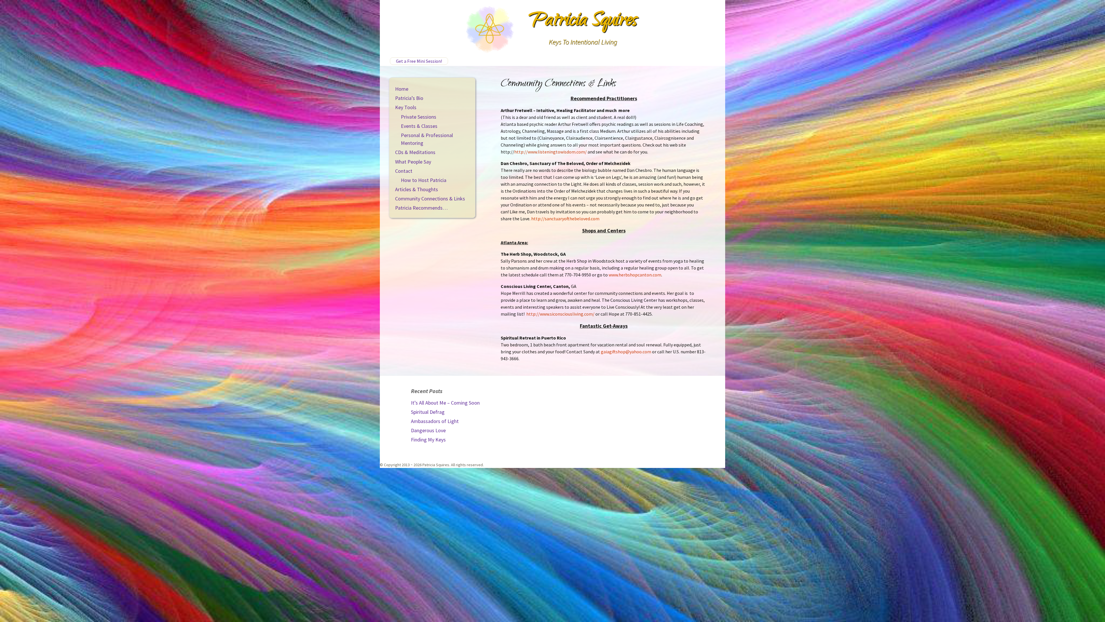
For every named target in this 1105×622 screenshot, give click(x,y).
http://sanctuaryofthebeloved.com (565, 218)
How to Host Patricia (423, 180)
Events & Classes (419, 126)
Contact (403, 171)
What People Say (413, 161)
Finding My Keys (428, 439)
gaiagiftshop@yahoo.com (626, 351)
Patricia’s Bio (409, 98)
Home (401, 89)
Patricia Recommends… (421, 207)
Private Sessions (418, 116)
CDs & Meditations (415, 152)
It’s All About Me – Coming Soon (445, 402)
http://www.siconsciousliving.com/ (560, 314)
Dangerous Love (428, 430)
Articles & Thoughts (416, 189)
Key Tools (405, 107)
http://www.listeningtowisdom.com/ (550, 152)
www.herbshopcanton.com (634, 275)
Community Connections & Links (430, 198)
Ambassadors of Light (435, 421)
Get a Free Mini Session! (419, 61)
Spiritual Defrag (428, 412)
